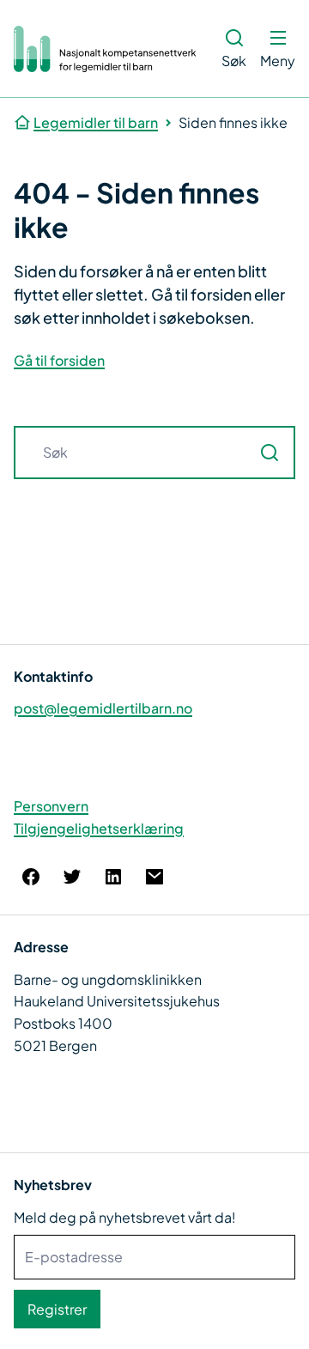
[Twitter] (72, 877)
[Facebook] (31, 877)
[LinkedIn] (113, 877)
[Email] (154, 877)
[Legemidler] (105, 49)
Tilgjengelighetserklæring (99, 828)
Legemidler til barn (95, 122)
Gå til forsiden (59, 360)
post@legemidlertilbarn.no (103, 708)
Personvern (51, 806)
